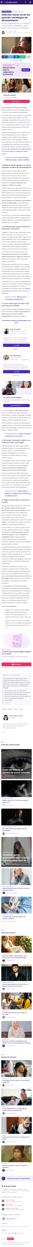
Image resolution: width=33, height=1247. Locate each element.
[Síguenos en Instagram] (12, 1233)
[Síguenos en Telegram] (19, 1233)
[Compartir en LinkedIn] (16, 56)
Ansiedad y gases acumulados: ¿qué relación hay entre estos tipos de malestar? (16, 857)
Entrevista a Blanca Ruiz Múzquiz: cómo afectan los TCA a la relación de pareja (14, 957)
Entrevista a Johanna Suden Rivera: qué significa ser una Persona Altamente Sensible (16, 1042)
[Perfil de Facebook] (4, 731)
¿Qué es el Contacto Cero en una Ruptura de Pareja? (16, 1138)
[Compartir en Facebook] (5, 56)
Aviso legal (10, 1244)
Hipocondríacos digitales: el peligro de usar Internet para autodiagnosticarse (18, 493)
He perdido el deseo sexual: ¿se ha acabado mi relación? (15, 1081)
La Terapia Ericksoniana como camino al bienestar (14, 1014)
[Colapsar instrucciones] (29, 675)
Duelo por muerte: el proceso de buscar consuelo (16, 771)
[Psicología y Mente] (10, 2)
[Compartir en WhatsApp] (22, 56)
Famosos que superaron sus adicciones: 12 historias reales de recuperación (15, 985)
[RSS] (22, 1233)
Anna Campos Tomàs (10, 31)
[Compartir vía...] (28, 56)
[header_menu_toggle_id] (1, 2)
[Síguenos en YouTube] (15, 1233)
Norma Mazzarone (15, 356)
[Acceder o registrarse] (30, 2)
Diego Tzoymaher (15, 329)
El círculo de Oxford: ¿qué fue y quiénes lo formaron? (15, 1166)
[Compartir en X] (10, 56)
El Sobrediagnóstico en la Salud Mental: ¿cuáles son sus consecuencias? (14, 1110)
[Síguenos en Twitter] (6, 1233)
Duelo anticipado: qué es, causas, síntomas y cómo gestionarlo (16, 889)
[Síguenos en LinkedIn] (9, 1233)
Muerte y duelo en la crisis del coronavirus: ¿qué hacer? (15, 801)
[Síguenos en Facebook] (3, 1233)
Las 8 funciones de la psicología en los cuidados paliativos (14, 918)
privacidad (16, 1244)
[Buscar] (25, 2)
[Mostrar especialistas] (3, 1178)
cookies (21, 1244)
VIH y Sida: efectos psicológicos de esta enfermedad (14, 830)
